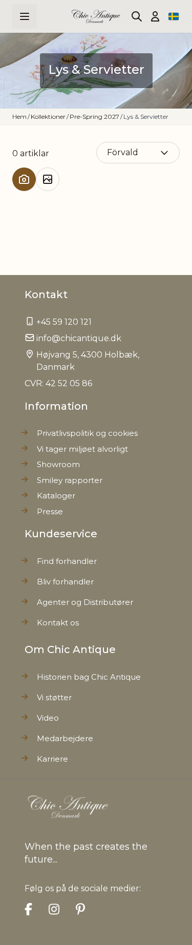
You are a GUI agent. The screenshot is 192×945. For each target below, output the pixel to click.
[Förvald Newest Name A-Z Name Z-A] (138, 152)
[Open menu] (24, 16)
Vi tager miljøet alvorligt (82, 449)
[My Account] (155, 16)
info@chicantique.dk (78, 338)
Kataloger (56, 495)
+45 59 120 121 (64, 322)
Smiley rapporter (69, 480)
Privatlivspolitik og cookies (87, 433)
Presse (50, 511)
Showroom (58, 464)
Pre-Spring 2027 (94, 116)
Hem (19, 116)
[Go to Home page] (96, 16)
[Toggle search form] (137, 16)
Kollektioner (48, 116)
